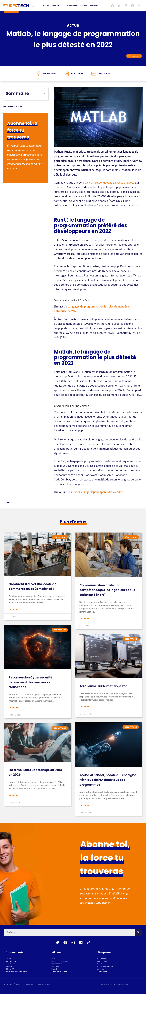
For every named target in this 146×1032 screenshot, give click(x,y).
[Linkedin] (132, 6)
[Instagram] (126, 6)
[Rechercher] (138, 932)
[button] (44, 93)
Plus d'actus (73, 522)
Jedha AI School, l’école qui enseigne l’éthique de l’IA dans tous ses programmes (107, 780)
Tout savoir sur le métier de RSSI (103, 686)
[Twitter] (119, 6)
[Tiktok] (139, 6)
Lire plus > (14, 609)
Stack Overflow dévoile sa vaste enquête (108, 182)
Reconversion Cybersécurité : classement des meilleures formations (31, 682)
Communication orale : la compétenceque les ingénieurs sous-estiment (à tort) (108, 590)
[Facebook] (112, 6)
